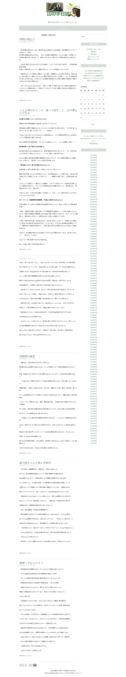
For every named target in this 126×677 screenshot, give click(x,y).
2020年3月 (93, 194)
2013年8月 (93, 377)
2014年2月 (93, 362)
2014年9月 (93, 345)
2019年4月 (93, 214)
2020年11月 (93, 175)
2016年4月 (93, 298)
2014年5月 (93, 354)
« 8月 (93, 124)
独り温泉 (93, 54)
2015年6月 (93, 322)
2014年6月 (93, 352)
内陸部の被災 (27, 356)
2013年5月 (93, 384)
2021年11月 (93, 165)
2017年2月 (93, 273)
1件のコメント (32, 42)
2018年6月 (93, 234)
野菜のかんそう (88, 76)
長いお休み (88, 71)
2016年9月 (93, 285)
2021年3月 (93, 170)
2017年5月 (93, 266)
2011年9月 (93, 433)
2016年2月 (93, 303)
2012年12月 (93, 396)
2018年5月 (93, 236)
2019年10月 (93, 204)
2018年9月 (93, 226)
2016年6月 (93, 293)
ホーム (63, 28)
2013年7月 (93, 379)
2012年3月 (93, 418)
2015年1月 (94, 335)
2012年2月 (93, 421)
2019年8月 (93, 209)
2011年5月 (94, 443)
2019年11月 (93, 202)
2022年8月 (93, 155)
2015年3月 (93, 330)
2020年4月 (93, 192)
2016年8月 (93, 288)
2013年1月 (93, 394)
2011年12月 (93, 426)
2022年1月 (93, 162)
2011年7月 (94, 438)
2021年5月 (93, 167)
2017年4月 (93, 268)
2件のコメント (32, 259)
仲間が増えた (27, 39)
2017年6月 (93, 263)
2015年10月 (93, 313)
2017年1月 (94, 276)
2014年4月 (93, 357)
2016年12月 (93, 278)
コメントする (31, 115)
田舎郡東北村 (93, 143)
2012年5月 (93, 413)
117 (30, 665)
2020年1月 (93, 197)
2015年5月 (93, 325)
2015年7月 (93, 320)
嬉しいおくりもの (93, 57)
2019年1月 (93, 222)
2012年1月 (93, 423)
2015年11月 (93, 310)
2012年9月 (93, 404)
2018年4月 (93, 239)
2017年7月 (93, 261)
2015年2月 (93, 332)
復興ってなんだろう (31, 563)
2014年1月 (93, 364)
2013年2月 (93, 391)
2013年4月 (93, 386)
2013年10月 (93, 372)
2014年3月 (93, 359)
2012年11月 (93, 399)
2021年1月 (93, 172)
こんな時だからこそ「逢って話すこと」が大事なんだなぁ (48, 111)
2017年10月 (93, 253)
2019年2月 (93, 219)
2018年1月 (93, 246)
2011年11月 (93, 428)
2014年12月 (93, 337)
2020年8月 (93, 182)
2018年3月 (93, 241)
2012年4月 (93, 416)
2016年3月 (93, 300)
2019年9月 (93, 207)
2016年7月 (93, 290)
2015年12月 (93, 308)
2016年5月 (93, 295)
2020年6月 (93, 187)
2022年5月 (93, 160)
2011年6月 (93, 441)
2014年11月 (93, 340)
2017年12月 (93, 249)
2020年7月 (93, 185)
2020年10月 (93, 177)
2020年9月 (93, 180)
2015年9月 (93, 315)
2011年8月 (93, 436)
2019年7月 (93, 212)
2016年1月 (93, 305)
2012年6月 (93, 411)
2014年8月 (93, 347)
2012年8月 (93, 406)
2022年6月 (93, 157)
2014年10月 (93, 342)
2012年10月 (93, 401)
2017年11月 (93, 251)
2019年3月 (93, 217)
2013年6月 (93, 381)
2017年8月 (93, 258)
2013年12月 (93, 367)
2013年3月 (93, 389)
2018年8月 (93, 229)
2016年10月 (93, 283)
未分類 (29, 100)
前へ (21, 665)
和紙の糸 (93, 52)
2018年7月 (93, 231)
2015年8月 (93, 317)
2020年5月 (93, 189)
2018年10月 (93, 224)
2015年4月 (93, 327)
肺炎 (88, 80)
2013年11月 (93, 369)
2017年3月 (93, 271)
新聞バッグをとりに (93, 59)
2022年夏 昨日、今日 (94, 49)
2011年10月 (93, 431)
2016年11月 (93, 281)
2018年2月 (93, 244)
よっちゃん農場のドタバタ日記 (93, 136)
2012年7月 (93, 409)
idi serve (96, 73)
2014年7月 (93, 349)
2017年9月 (93, 256)
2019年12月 (93, 199)
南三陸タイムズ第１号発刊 (34, 462)
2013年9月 (93, 374)
